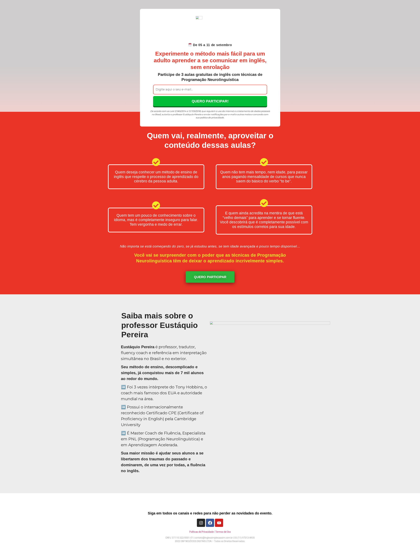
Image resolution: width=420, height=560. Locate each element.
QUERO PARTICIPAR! (210, 101)
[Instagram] (201, 523)
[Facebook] (210, 523)
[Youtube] (219, 523)
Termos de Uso (223, 532)
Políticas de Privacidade (201, 532)
